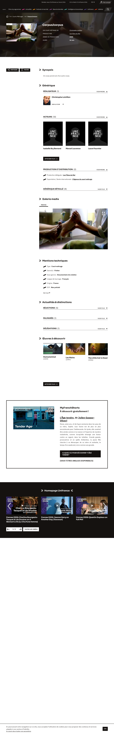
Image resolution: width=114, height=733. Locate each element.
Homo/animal (49, 357)
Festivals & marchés (42, 9)
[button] (103, 214)
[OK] (105, 729)
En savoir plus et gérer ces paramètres (18, 731)
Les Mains (70, 358)
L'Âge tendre (67, 417)
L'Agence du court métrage (82, 179)
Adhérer (100, 9)
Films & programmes (14, 9)
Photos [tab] (43, 205)
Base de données (58, 9)
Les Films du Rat (75, 33)
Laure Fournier (94, 148)
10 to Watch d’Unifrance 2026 (78, 2)
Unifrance (91, 9)
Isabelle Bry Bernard (52, 148)
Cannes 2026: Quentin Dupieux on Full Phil (56, 518)
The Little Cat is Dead (97, 358)
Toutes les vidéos (30, 529)
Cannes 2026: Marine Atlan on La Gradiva (91, 518)
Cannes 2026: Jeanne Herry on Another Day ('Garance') (20, 518)
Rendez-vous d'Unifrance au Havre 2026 (53, 2)
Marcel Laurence (73, 148)
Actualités (29, 9)
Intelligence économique (75, 9)
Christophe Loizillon (76, 30)
